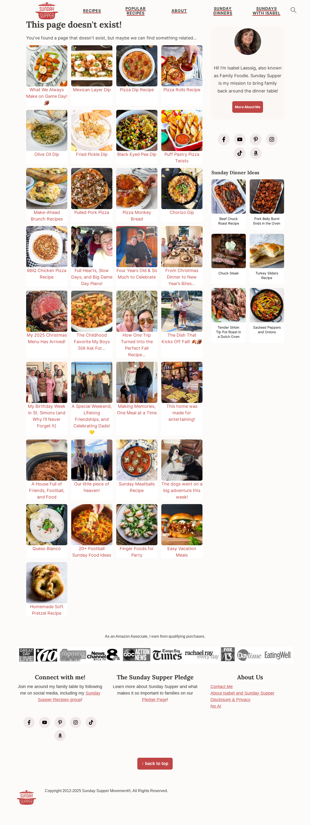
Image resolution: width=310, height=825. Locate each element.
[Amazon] (256, 153)
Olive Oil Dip (46, 154)
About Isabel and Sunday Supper (242, 693)
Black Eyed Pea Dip (136, 154)
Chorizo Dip (182, 212)
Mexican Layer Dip (92, 89)
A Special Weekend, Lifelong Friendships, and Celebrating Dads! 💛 (92, 419)
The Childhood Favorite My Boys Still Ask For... (92, 342)
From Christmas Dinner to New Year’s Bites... (181, 277)
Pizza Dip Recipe (137, 89)
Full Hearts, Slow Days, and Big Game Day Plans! (91, 277)
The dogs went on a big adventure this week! (181, 490)
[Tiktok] (240, 153)
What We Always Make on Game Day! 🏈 (46, 96)
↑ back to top (155, 763)
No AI (215, 706)
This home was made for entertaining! (181, 413)
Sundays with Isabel (266, 10)
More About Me (247, 107)
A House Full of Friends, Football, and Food (46, 490)
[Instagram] (272, 139)
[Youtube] (240, 139)
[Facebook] (224, 139)
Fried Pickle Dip (92, 154)
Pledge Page (154, 699)
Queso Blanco (46, 548)
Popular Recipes (135, 10)
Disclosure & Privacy (230, 699)
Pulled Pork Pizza (91, 212)
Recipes (92, 10)
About (179, 10)
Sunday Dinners (222, 10)
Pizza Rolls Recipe (181, 89)
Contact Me (221, 686)
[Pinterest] (256, 139)
